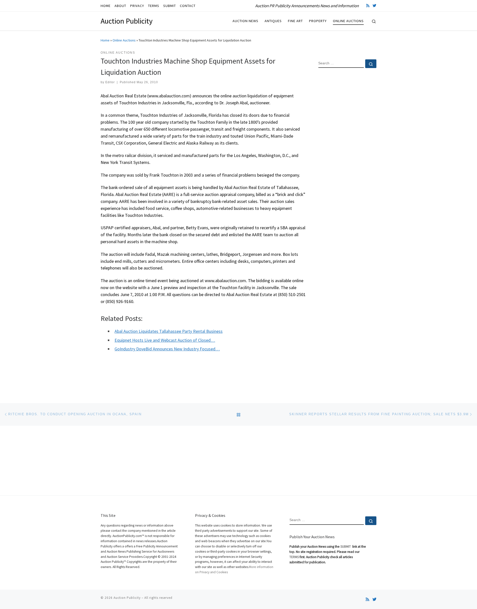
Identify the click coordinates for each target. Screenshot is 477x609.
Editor (110, 82)
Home (105, 40)
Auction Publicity (127, 598)
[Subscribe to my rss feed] (367, 5)
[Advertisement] (347, 152)
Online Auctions (124, 40)
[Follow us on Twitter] (374, 5)
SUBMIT (346, 546)
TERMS (294, 557)
